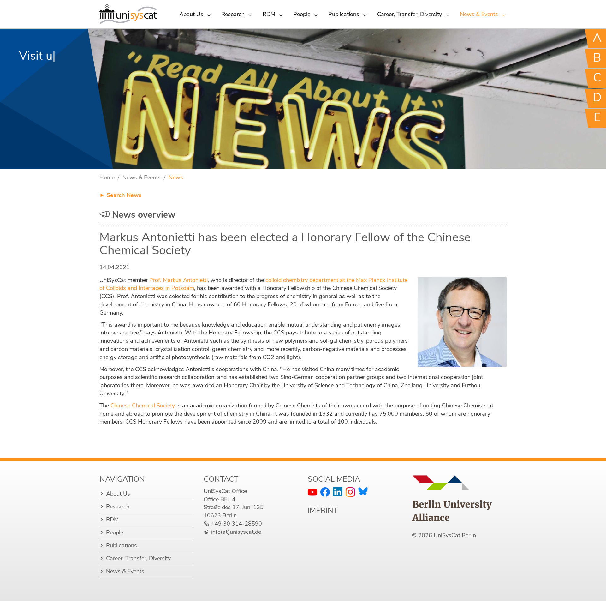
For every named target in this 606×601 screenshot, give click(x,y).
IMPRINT (323, 510)
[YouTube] (312, 492)
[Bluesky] (363, 491)
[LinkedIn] (337, 491)
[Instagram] (350, 492)
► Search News (120, 195)
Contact (221, 479)
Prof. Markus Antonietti (178, 280)
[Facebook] (325, 492)
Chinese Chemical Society (142, 405)
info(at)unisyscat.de (236, 532)
